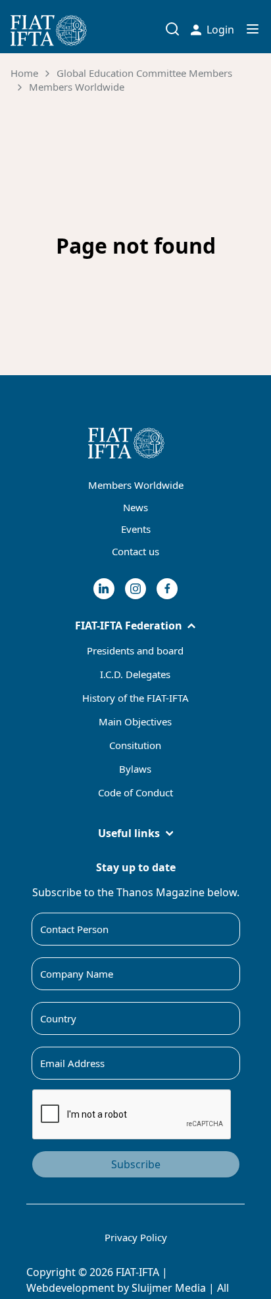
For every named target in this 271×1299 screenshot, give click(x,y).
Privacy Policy (136, 1237)
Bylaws (135, 768)
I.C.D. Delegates (135, 674)
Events (136, 529)
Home (24, 73)
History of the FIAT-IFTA (135, 697)
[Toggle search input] (172, 29)
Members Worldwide (76, 86)
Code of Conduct (135, 792)
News (135, 507)
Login (220, 29)
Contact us (135, 551)
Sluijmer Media (169, 1288)
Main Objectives (135, 721)
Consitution (135, 745)
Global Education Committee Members (144, 73)
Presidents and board (135, 650)
